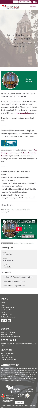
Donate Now (19, 402)
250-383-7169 (24, 2)
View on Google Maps (8, 359)
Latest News (6, 272)
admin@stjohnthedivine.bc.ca (10, 336)
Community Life (6, 314)
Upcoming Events (7, 248)
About (3, 305)
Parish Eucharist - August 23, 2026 (14, 281)
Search (16, 2)
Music (3, 312)
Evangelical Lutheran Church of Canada (7, 400)
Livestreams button (23, 113)
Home (3, 303)
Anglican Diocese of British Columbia (20, 389)
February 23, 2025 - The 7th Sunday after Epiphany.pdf (15, 211)
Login (2, 407)
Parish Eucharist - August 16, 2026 (14, 286)
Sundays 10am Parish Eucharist (24, 243)
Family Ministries (6, 310)
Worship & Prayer (7, 307)
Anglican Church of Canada (8, 395)
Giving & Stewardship (8, 317)
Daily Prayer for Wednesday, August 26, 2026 (17, 277)
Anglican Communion (23, 395)
